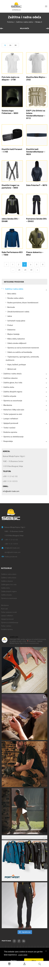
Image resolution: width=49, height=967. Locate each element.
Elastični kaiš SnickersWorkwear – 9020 (35, 152)
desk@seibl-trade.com (12, 552)
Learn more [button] (22, 955)
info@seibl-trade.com (11, 491)
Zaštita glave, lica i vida (12, 382)
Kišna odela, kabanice (16, 338)
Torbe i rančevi (9, 427)
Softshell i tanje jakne (16, 320)
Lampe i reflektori (10, 418)
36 (15, 45)
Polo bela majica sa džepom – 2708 (10, 78)
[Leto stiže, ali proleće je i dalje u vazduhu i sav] (24, 717)
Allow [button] (34, 961)
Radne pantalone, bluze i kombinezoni (22, 302)
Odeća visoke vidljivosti (16, 343)
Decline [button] (14, 961)
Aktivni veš (11, 369)
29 (25, 270)
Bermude (11, 307)
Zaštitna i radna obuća (12, 373)
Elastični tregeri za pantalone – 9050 (10, 186)
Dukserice (11, 329)
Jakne (9, 316)
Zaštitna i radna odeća (24, 22)
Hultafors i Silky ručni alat (13, 409)
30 (31, 270)
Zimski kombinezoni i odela (18, 311)
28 (19, 270)
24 (10, 45)
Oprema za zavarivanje (12, 400)
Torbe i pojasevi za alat (12, 414)
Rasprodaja (8, 441)
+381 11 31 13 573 (11, 543)
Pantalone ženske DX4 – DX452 (36, 220)
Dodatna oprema (10, 432)
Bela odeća (24, 28)
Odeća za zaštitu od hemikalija (19, 352)
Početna (10, 22)
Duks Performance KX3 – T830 (12, 253)
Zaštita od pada (9, 396)
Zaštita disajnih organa (12, 391)
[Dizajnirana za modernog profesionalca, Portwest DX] (24, 858)
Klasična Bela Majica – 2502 (36, 78)
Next (37, 270)
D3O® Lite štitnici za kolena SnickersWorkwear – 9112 (35, 114)
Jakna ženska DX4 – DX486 (10, 220)
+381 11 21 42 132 (11, 539)
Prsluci (10, 325)
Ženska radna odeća (15, 298)
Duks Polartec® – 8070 (36, 185)
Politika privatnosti (11, 556)
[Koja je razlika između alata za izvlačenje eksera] (24, 670)
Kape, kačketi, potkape (16, 364)
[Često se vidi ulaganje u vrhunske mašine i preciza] (24, 811)
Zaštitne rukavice (10, 378)
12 (5, 45)
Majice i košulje (13, 334)
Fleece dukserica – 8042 (34, 253)
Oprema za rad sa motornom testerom (23, 347)
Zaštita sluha (8, 387)
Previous (6, 264)
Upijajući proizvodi (10, 423)
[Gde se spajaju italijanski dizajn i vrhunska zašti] (24, 905)
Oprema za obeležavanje (13, 436)
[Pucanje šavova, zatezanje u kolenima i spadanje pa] (24, 764)
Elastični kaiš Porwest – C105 (12, 150)
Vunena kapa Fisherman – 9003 (10, 112)
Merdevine (7, 405)
